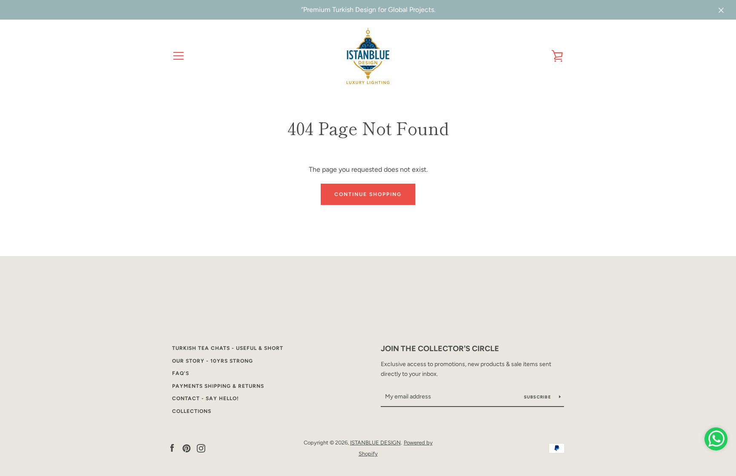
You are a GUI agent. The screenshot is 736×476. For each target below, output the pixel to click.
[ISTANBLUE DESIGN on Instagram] (201, 448)
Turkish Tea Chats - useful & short (227, 348)
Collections (191, 411)
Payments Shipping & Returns (218, 386)
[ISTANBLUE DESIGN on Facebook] (172, 448)
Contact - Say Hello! (205, 398)
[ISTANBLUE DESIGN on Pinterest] (186, 448)
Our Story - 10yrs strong (212, 361)
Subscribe (538, 397)
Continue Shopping (368, 194)
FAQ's (180, 373)
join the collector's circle (440, 348)
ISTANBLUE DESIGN (375, 442)
